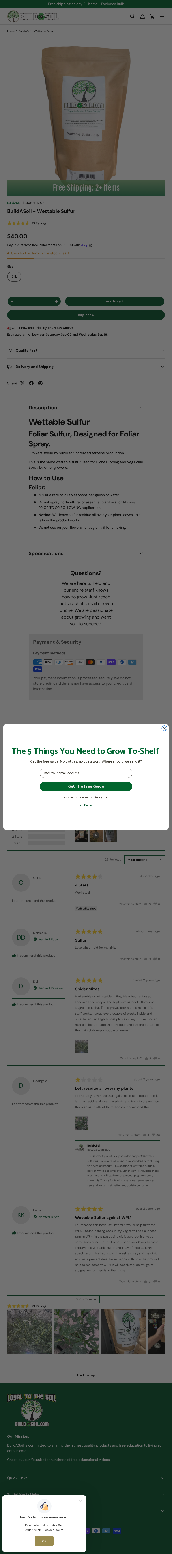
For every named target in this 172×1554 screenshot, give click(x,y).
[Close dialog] (164, 728)
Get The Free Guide (86, 786)
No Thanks (86, 805)
